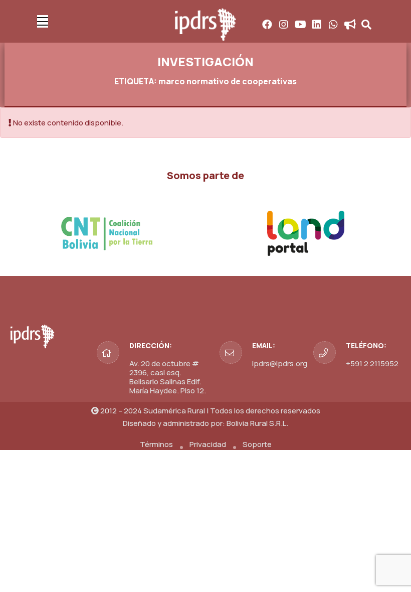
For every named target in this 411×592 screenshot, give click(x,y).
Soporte (257, 444)
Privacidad (207, 444)
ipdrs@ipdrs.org (279, 363)
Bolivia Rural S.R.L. (257, 423)
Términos (156, 444)
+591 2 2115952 (372, 363)
